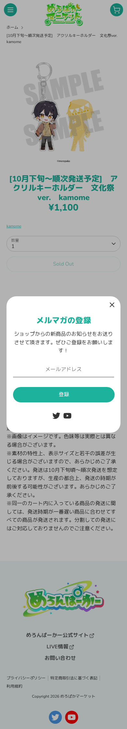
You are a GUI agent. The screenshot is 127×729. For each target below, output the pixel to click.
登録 (64, 394)
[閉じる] (112, 305)
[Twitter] (56, 416)
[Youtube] (67, 416)
